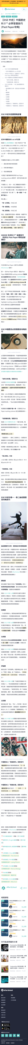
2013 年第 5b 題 (9, 718)
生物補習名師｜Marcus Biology (10, 869)
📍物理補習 (4, 859)
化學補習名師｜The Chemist (10, 856)
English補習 (13, 840)
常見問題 (3, 1012)
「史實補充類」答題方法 (12, 82)
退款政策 (3, 1017)
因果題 (7, 95)
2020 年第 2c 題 (9, 593)
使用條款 (8, 1043)
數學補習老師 (7, 846)
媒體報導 (3, 1000)
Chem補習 (12, 853)
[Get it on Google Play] (5, 1028)
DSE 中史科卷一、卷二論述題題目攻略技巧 (14, 85)
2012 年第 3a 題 (9, 622)
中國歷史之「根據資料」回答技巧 (15, 103)
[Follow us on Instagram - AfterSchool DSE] (10, 1035)
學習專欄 (13, 997)
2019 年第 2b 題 (9, 649)
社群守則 (3, 1043)
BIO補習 (11, 866)
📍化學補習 (4, 853)
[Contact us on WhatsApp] (2, 1035)
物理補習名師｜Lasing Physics (10, 862)
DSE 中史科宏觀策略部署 (11, 69)
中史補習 (5, 872)
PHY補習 (12, 859)
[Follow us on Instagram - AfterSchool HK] (6, 1035)
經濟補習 (5, 879)
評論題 (7, 99)
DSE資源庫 (13, 1000)
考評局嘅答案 (21, 277)
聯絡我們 (3, 1010)
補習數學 (14, 846)
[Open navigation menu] (2, 9)
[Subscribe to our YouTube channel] (18, 1035)
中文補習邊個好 (7, 836)
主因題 (7, 101)
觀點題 (7, 92)
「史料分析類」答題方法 (12, 80)
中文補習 (21, 836)
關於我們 (3, 997)
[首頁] (2, 13)
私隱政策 (12, 1043)
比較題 (7, 97)
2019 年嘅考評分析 (10, 422)
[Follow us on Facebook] (14, 1035)
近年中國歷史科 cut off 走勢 (13, 71)
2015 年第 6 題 (8, 681)
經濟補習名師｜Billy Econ (9, 882)
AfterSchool (5, 268)
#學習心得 (15, 16)
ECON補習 (12, 879)
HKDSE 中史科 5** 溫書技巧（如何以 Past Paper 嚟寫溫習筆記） (14, 74)
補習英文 (5, 840)
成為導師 (3, 1005)
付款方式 (3, 1015)
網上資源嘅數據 (9, 143)
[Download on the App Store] (5, 1024)
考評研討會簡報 (10, 382)
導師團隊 (3, 1002)
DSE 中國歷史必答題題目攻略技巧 (14, 77)
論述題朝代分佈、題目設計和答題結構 (15, 89)
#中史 (3, 16)
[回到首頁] (10, 9)
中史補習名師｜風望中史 (8, 875)
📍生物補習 (4, 866)
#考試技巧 (8, 16)
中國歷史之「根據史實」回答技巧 (15, 106)
